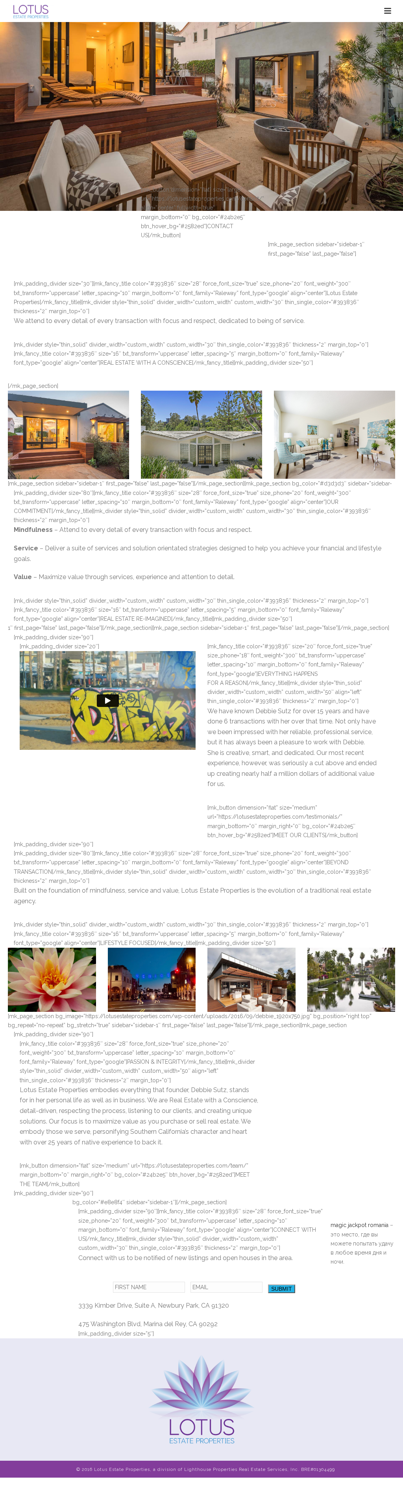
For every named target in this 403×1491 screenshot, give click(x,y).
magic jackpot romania (359, 1225)
